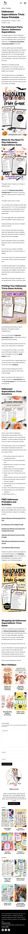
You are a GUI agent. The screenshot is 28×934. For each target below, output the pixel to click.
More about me (13, 803)
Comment (5, 730)
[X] (6, 930)
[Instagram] (9, 930)
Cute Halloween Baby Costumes (11, 547)
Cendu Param (6, 20)
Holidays (8, 8)
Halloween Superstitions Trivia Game (14, 631)
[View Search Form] (21, 3)
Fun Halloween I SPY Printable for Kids (12, 524)
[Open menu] (25, 3)
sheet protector (17, 379)
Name (4, 752)
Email (4, 759)
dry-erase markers (9, 381)
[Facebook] (3, 930)
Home (3, 8)
